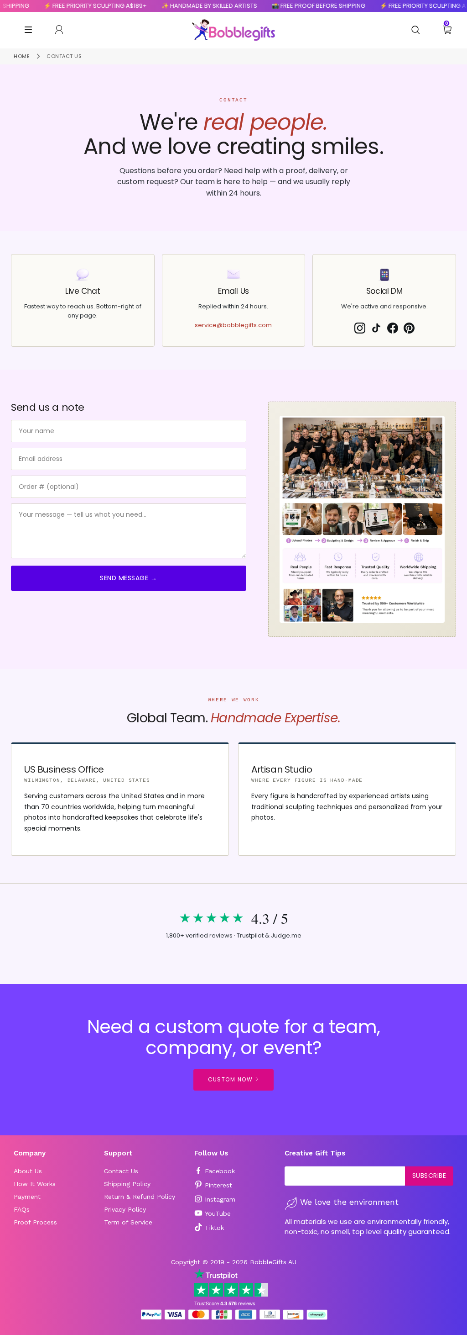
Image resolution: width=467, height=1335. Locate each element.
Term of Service (128, 1222)
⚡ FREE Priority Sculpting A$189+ (85, 5)
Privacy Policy (125, 1209)
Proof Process (35, 1222)
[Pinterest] (409, 328)
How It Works (35, 1183)
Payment (27, 1196)
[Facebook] (392, 328)
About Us (28, 1171)
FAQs (22, 1209)
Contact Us (121, 1171)
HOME (22, 56)
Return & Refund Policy (139, 1196)
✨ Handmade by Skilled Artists (199, 5)
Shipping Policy (127, 1183)
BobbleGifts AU (273, 1262)
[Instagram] (359, 328)
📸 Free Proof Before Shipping (308, 5)
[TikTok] (376, 328)
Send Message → (128, 578)
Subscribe (429, 1175)
